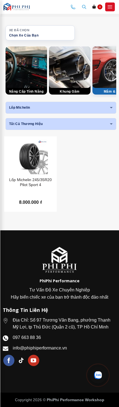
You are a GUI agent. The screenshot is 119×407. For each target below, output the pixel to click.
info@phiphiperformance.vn (40, 348)
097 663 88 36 (27, 337)
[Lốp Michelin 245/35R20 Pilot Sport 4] (30, 156)
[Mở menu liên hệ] (98, 375)
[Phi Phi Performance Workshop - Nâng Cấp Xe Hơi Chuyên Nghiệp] (21, 7)
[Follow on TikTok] (21, 360)
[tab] (26, 70)
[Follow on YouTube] (33, 360)
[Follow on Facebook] (9, 360)
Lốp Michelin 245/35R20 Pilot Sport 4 (30, 182)
